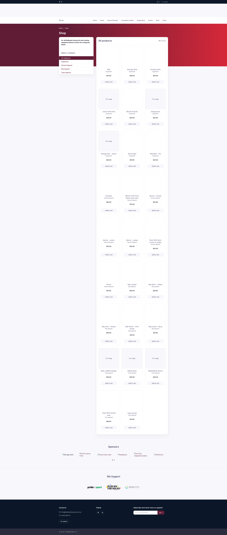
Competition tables (127, 20)
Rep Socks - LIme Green (132, 328)
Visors (108, 284)
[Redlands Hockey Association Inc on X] (61, 2)
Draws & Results (112, 20)
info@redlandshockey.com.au (71, 512)
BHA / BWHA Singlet (109, 371)
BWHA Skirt (132, 371)
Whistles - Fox (155, 154)
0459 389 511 (65, 515)
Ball (108, 69)
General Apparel (66, 65)
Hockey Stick (132, 69)
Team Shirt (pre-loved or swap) (155, 241)
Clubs (164, 20)
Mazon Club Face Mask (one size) (132, 197)
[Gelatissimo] (111, 455)
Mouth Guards (132, 112)
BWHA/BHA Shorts (155, 371)
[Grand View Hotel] (93, 455)
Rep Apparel (65, 69)
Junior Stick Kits (108, 112)
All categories (65, 58)
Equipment (64, 62)
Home (95, 20)
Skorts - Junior (109, 240)
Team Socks (132, 413)
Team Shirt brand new (109, 414)
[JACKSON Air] (165, 455)
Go (160, 513)
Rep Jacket (132, 284)
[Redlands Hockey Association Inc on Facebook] (59, 2)
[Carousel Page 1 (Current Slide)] (112, 460)
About (102, 20)
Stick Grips (132, 154)
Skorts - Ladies (132, 240)
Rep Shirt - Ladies (155, 284)
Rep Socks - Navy (155, 327)
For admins (64, 521)
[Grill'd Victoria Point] (75, 455)
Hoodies (109, 196)
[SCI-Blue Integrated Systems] (129, 455)
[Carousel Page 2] (114, 460)
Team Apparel (66, 72)
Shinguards (155, 112)
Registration (141, 20)
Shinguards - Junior (109, 154)
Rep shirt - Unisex (109, 327)
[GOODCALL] (147, 455)
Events (150, 20)
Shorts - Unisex (155, 196)
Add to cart (109, 82)
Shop (157, 20)
